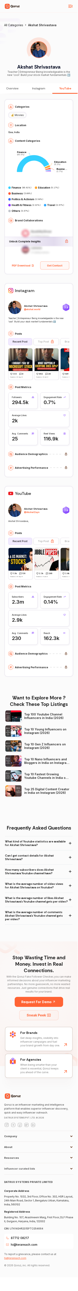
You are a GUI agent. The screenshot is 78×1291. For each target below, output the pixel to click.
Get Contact (54, 265)
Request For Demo (36, 1002)
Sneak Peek (36, 1015)
